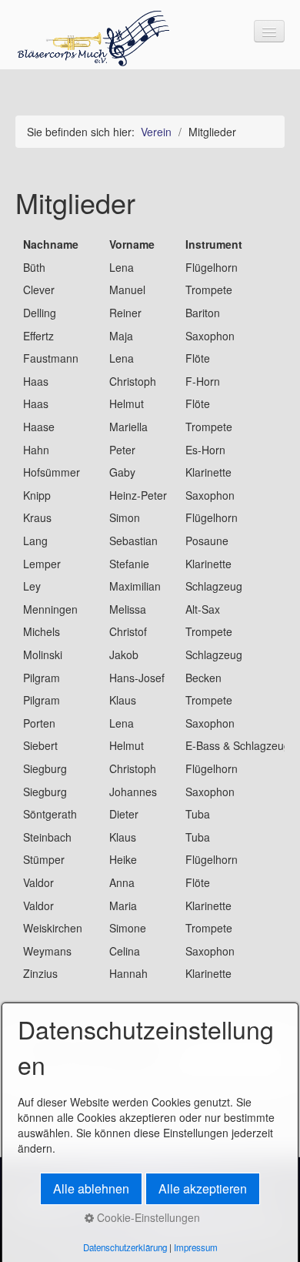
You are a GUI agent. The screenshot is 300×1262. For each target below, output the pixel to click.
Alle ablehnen (91, 1188)
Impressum (196, 1247)
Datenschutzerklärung (125, 1247)
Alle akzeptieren (202, 1188)
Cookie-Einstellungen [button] (147, 1217)
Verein (156, 131)
